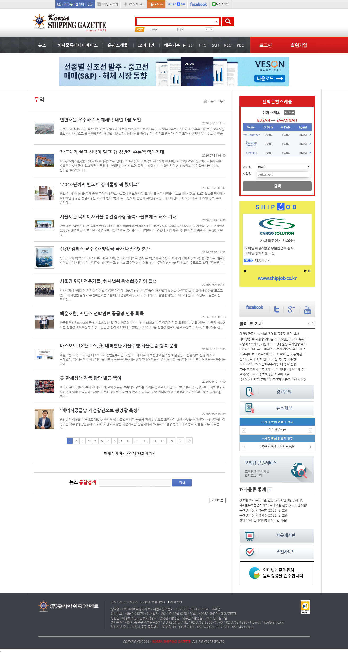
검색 (182, 483)
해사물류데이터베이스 (78, 45)
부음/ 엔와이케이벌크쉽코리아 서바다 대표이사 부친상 (273, 369)
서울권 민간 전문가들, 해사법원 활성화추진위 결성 (108, 281)
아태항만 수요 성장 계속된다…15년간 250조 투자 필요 (273, 339)
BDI (190, 45)
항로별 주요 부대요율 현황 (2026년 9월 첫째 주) (271, 500)
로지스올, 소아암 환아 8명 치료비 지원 (264, 374)
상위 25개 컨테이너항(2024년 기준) (263, 520)
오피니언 (146, 45)
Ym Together (251, 134)
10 (128, 441)
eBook (159, 4)
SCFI (215, 45)
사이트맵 (176, 601)
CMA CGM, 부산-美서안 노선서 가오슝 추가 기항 (272, 349)
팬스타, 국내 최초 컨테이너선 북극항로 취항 (267, 359)
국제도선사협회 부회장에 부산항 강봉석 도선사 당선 (273, 379)
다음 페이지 (180, 440)
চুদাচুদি (154, 29)
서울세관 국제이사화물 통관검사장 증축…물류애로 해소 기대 (118, 216)
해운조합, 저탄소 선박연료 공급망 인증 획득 (102, 313)
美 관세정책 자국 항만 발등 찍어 (90, 378)
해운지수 (172, 45)
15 (171, 441)
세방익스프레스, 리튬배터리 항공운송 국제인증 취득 (273, 344)
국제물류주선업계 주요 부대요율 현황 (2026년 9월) (273, 505)
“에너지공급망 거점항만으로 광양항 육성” (99, 410)
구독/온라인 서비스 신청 (78, 4)
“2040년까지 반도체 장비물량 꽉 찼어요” (99, 184)
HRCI (202, 45)
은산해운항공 (277, 429)
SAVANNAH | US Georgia (277, 446)
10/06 (286, 152)
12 (145, 441)
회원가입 (299, 45)
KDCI (240, 45)
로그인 (266, 45)
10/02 (286, 134)
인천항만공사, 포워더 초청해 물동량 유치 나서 (269, 334)
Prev (207, 29)
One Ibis (251, 152)
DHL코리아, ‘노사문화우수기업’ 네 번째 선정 (267, 364)
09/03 (268, 143)
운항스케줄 (118, 45)
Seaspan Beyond (251, 144)
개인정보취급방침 (154, 601)
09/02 (268, 134)
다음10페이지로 (189, 440)
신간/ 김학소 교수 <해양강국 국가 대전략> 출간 (105, 248)
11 (137, 441)
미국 (181, 29)
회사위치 (132, 601)
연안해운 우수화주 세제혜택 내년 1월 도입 (100, 119)
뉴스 (42, 45)
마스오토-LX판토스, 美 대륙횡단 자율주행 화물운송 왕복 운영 (119, 345)
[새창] (277, 563)
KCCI (227, 45)
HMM (303, 134)
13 (154, 441)
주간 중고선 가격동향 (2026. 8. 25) (263, 510)
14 (162, 441)
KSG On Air (136, 4)
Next (211, 29)
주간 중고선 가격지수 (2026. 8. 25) (263, 515)
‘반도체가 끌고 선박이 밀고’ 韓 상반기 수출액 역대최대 (112, 151)
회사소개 (116, 601)
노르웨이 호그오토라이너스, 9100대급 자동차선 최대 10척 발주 (273, 354)
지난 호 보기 (110, 4)
